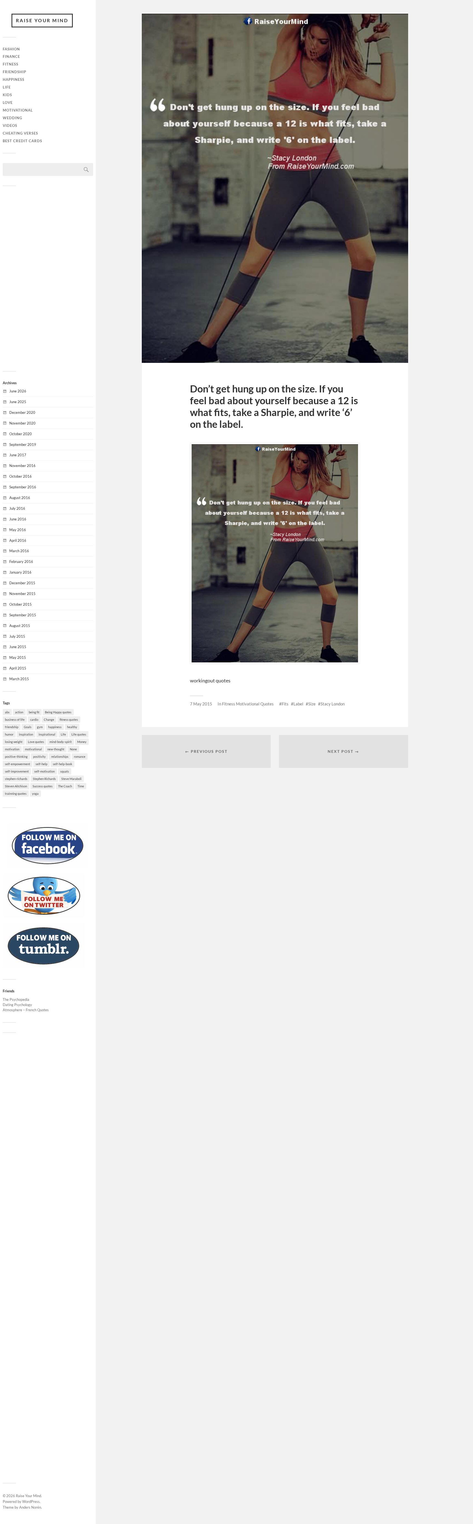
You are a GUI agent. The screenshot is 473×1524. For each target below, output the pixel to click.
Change (49, 719)
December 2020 (22, 412)
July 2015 (17, 636)
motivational (33, 749)
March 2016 (19, 551)
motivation (12, 749)
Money (81, 742)
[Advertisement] (48, 278)
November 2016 (22, 465)
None (73, 749)
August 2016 (19, 497)
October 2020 (20, 434)
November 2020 (22, 423)
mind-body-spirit (61, 742)
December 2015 (22, 583)
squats (64, 771)
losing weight (13, 742)
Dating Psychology (17, 1004)
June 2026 (17, 391)
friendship (11, 727)
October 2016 (20, 476)
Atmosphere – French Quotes (26, 1010)
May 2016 (17, 530)
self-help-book (62, 764)
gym (40, 727)
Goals (27, 727)
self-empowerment (17, 764)
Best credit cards (22, 141)
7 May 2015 (201, 703)
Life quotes (78, 734)
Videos (10, 125)
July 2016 (17, 508)
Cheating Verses (20, 133)
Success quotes (43, 786)
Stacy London (333, 703)
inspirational (47, 734)
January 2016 (20, 572)
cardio (34, 719)
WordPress (31, 1501)
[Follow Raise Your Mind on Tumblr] (44, 967)
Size (312, 703)
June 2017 (17, 455)
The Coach (65, 786)
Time (80, 786)
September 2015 (22, 615)
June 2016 (17, 519)
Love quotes (36, 742)
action (19, 712)
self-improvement (17, 771)
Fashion (11, 49)
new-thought (55, 749)
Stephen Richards (44, 778)
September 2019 (22, 444)
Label (298, 703)
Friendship (14, 72)
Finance (11, 56)
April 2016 (17, 540)
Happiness (13, 79)
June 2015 (17, 647)
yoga (35, 793)
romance (79, 756)
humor (9, 734)
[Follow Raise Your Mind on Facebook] (48, 866)
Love (8, 102)
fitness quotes (69, 719)
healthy (72, 727)
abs (7, 712)
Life (7, 87)
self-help (41, 764)
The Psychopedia (16, 999)
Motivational (18, 110)
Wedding (12, 118)
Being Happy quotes (58, 712)
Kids (7, 95)
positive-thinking (16, 756)
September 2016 (22, 487)
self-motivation (44, 771)
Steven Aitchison (16, 786)
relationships (59, 756)
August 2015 (19, 625)
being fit (34, 712)
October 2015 (20, 604)
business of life (15, 719)
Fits (285, 703)
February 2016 (21, 561)
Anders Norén (30, 1507)
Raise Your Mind (42, 20)
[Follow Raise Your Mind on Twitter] (44, 917)
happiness (55, 727)
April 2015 (17, 668)
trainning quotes (16, 793)
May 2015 (17, 657)
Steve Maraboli (71, 778)
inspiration (26, 734)
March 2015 (19, 679)
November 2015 (22, 593)
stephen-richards (16, 778)
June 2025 (17, 402)
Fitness (10, 64)
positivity (39, 756)
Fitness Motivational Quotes (248, 703)
